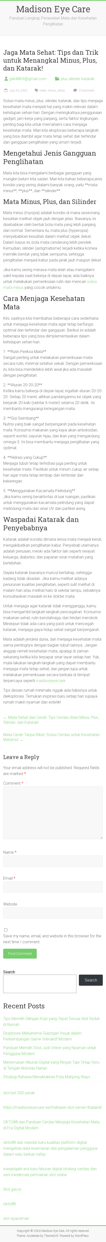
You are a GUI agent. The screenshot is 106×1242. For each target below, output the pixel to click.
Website (10, 904)
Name (10, 852)
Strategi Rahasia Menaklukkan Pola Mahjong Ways (46, 1077)
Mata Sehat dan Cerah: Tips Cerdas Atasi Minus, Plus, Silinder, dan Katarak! (51, 720)
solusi (61, 90)
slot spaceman (16, 1218)
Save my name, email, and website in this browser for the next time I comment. (52, 939)
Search (9, 972)
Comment (13, 783)
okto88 (9, 1204)
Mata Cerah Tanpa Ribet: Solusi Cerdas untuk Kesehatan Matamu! (51, 737)
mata (42, 90)
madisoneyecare (50, 680)
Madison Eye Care (53, 9)
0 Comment (86, 90)
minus (52, 90)
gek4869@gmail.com (28, 78)
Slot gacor (12, 1189)
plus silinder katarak (77, 78)
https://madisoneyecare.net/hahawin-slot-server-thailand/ (52, 1107)
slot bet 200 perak (19, 1093)
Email (9, 878)
